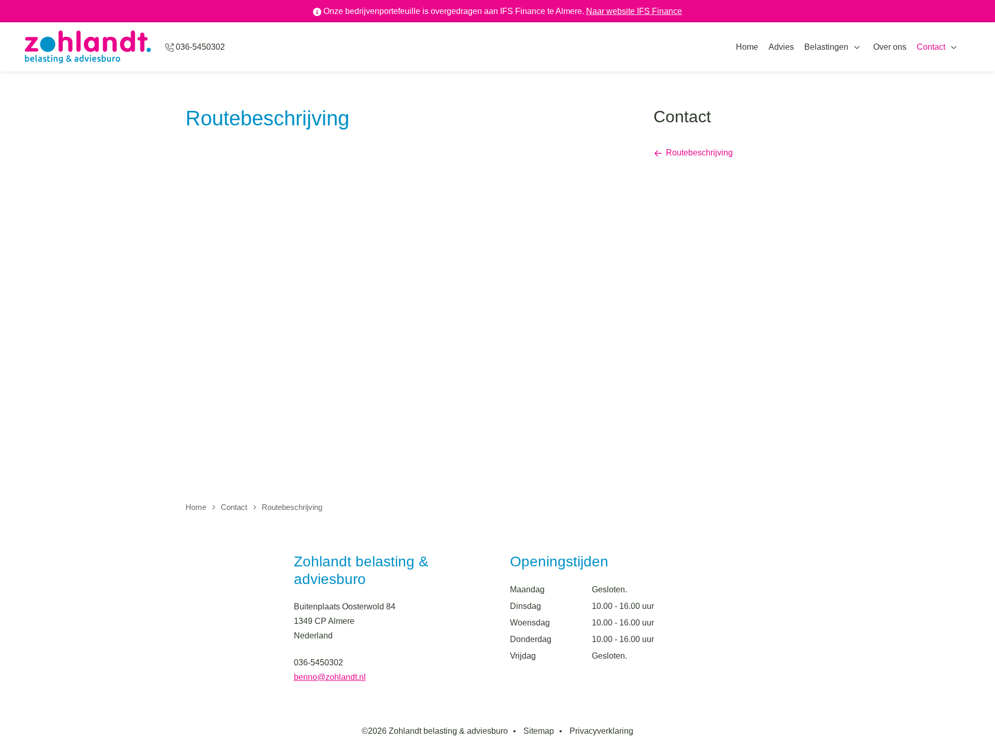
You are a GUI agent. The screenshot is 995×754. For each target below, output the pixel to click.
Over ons (889, 46)
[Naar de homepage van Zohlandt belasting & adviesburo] (88, 47)
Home (747, 46)
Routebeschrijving (699, 152)
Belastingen (826, 46)
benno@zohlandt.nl (330, 677)
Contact (931, 46)
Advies (781, 46)
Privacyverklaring (601, 731)
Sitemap (538, 731)
